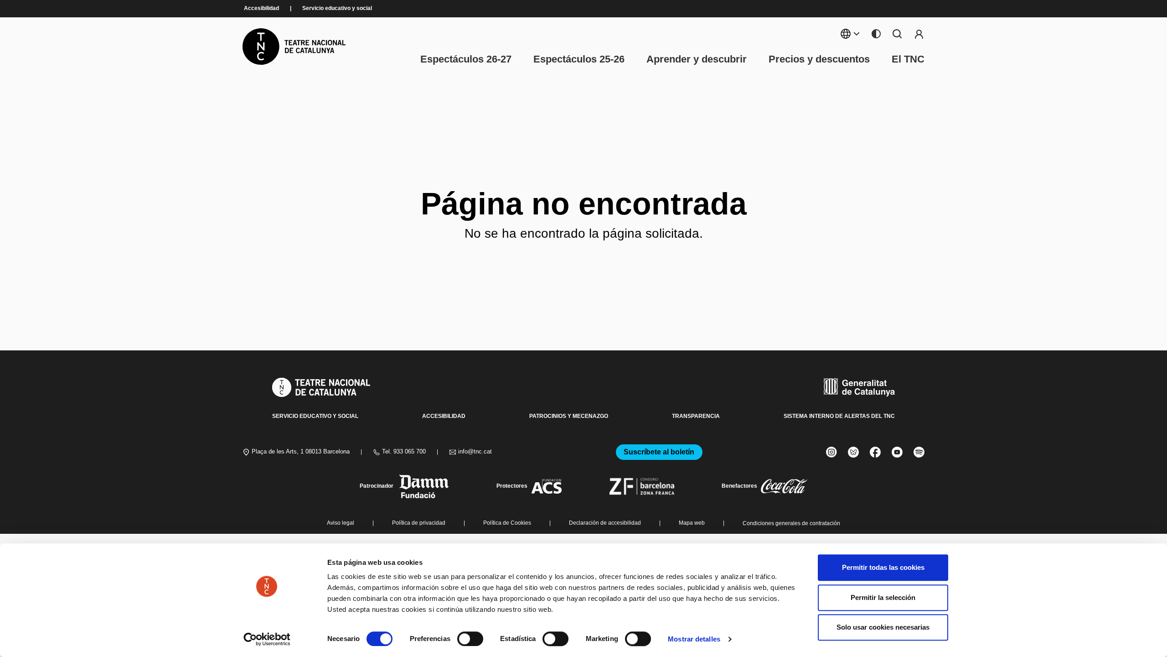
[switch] (470, 638)
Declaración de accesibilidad (605, 523)
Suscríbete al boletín (659, 452)
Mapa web (692, 523)
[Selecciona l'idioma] (850, 33)
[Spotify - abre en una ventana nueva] (919, 452)
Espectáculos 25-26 (579, 59)
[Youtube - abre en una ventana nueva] (897, 452)
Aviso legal (340, 523)
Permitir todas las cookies (883, 567)
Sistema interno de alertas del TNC (839, 416)
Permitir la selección (883, 597)
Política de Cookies (507, 523)
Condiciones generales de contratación (791, 523)
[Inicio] (294, 46)
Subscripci (919, 33)
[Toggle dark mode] (876, 33)
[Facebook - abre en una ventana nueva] (875, 452)
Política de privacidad (418, 523)
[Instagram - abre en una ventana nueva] (831, 452)
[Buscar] (897, 33)
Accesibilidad (261, 8)
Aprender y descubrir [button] (696, 59)
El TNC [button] (908, 59)
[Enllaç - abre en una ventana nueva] (267, 639)
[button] (566, 600)
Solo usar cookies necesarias (883, 627)
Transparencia (696, 416)
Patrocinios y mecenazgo (568, 416)
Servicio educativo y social (337, 8)
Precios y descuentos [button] (819, 59)
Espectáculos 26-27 (465, 59)
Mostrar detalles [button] (694, 639)
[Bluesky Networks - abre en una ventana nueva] (853, 452)
